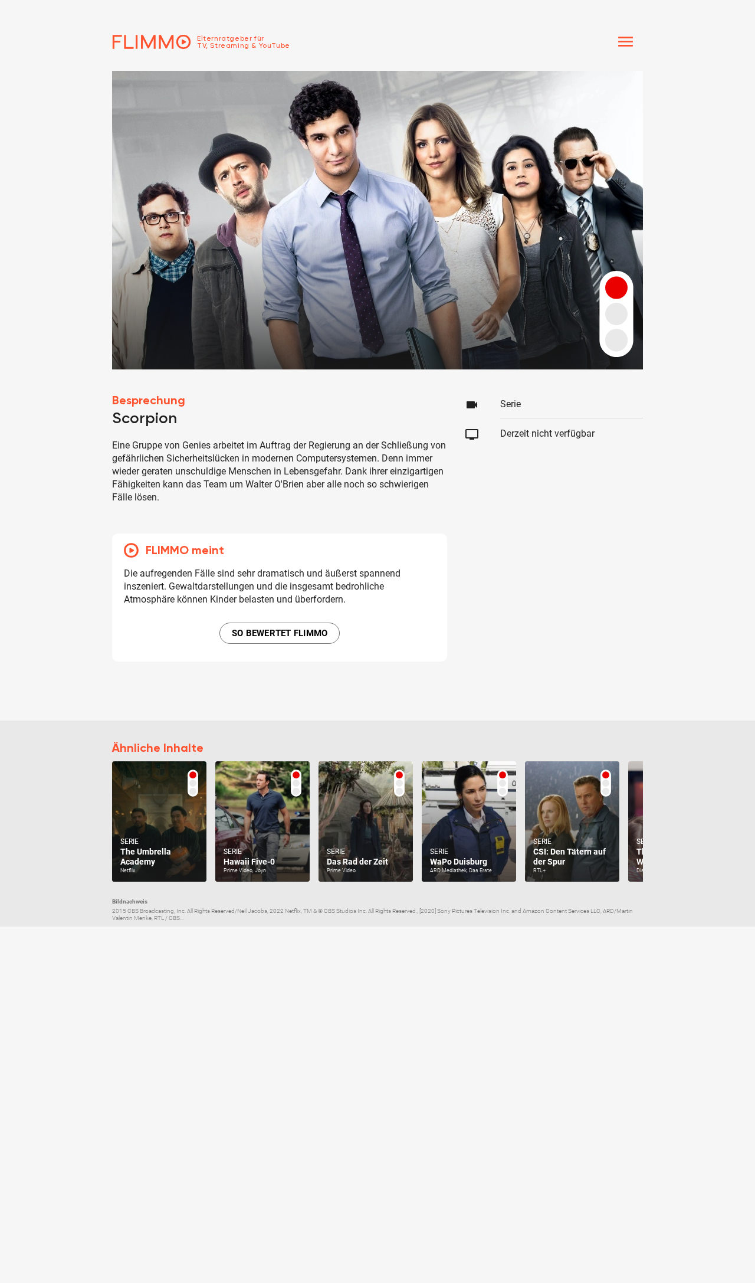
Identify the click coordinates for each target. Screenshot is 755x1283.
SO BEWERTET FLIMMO (280, 633)
